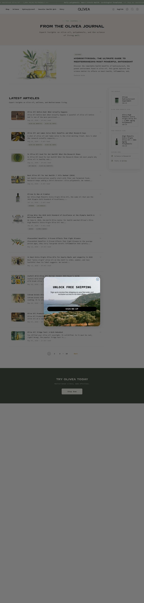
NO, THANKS (72, 316)
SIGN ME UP (72, 309)
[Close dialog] (97, 279)
